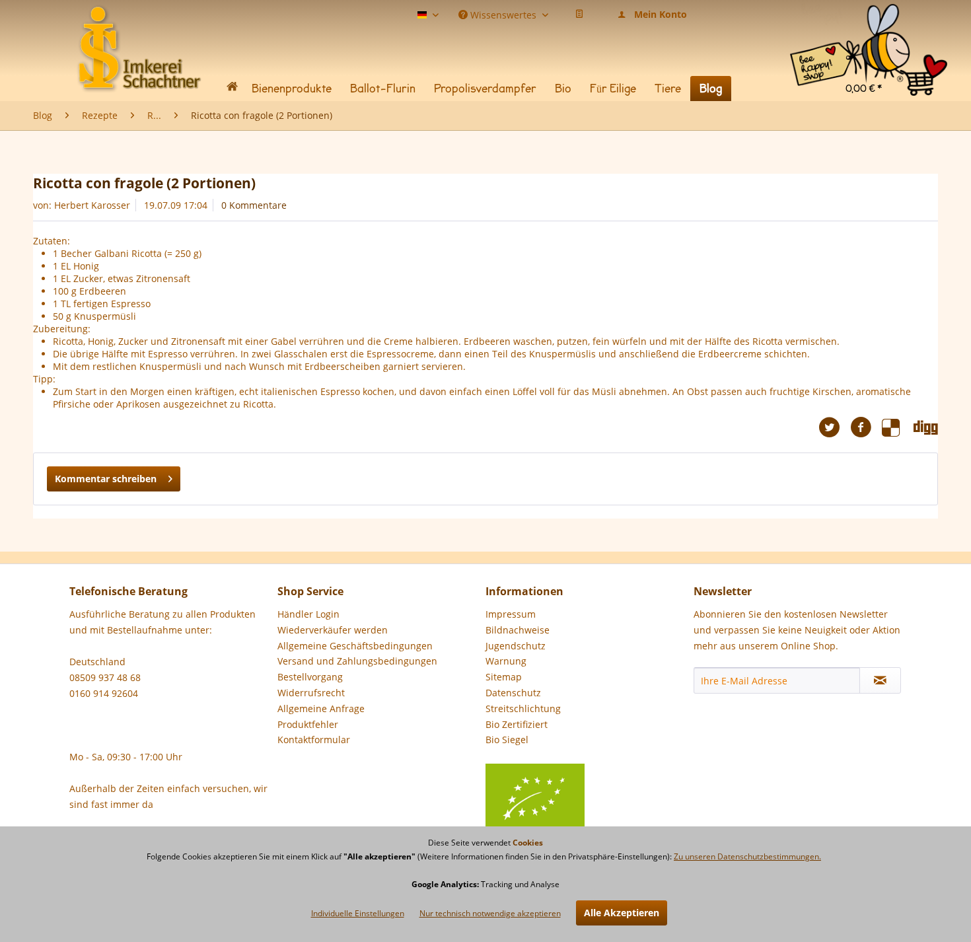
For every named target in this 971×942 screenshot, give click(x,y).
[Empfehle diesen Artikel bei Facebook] (866, 427)
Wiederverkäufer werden (332, 630)
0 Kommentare (254, 205)
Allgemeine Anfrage (321, 708)
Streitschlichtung (523, 708)
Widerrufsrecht (311, 692)
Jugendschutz (516, 645)
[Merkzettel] (579, 14)
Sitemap (504, 676)
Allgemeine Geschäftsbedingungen (355, 645)
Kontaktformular (313, 739)
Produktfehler (307, 724)
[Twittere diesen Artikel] (834, 427)
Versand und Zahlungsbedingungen (357, 661)
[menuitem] (868, 19)
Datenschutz (513, 692)
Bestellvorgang (310, 676)
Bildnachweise (518, 630)
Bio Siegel (507, 739)
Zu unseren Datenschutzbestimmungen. (747, 856)
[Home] (231, 89)
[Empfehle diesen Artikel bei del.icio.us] (898, 427)
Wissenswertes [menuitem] (503, 14)
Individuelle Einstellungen (357, 913)
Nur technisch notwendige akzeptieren (490, 913)
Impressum (511, 614)
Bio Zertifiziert (517, 724)
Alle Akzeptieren (621, 912)
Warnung (506, 661)
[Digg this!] (926, 427)
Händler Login (308, 614)
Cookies (528, 842)
